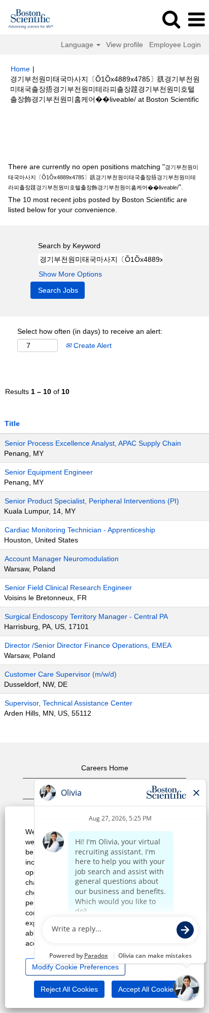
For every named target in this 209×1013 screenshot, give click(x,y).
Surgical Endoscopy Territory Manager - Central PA (86, 616)
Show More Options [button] (70, 274)
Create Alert (92, 345)
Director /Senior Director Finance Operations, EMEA (88, 645)
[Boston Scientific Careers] (27, 19)
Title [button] (12, 423)
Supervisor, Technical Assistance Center (68, 703)
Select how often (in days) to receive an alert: (89, 331)
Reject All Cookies (69, 989)
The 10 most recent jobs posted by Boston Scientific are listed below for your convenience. (97, 205)
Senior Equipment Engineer (49, 472)
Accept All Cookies (147, 989)
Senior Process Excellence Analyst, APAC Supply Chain (93, 443)
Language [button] (78, 45)
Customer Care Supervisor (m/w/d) (61, 674)
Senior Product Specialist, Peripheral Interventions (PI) (92, 501)
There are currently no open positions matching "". (103, 177)
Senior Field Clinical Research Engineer (68, 587)
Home (20, 69)
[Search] (171, 19)
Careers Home (104, 768)
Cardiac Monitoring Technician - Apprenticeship (80, 530)
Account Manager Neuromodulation (62, 559)
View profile (124, 45)
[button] (196, 19)
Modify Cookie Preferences (75, 967)
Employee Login (175, 45)
